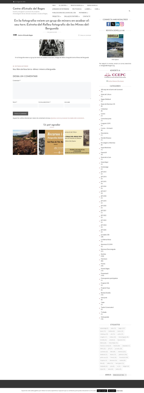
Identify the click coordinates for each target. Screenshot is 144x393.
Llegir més (119, 390)
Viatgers (126, 366)
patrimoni (123, 354)
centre (120, 334)
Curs (96, 9)
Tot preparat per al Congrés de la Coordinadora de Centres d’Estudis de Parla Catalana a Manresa (51, 146)
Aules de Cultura (106, 94)
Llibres (87, 9)
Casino (120, 331)
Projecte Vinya (105, 288)
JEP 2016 (103, 186)
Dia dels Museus (106, 138)
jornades (118, 348)
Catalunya (104, 334)
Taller (103, 302)
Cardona (111, 331)
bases (103, 331)
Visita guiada (105, 317)
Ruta (102, 363)
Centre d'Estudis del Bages (29, 8)
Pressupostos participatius (109, 278)
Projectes (56, 16)
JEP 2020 (103, 206)
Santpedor (104, 366)
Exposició (104, 152)
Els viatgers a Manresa (108, 143)
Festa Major (104, 162)
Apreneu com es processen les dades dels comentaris (67, 118)
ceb (112, 334)
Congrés (103, 337)
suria (112, 366)
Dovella (103, 340)
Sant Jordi (104, 298)
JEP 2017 (103, 191)
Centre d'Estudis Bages (25, 35)
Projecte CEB (105, 283)
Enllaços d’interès (71, 16)
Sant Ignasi (120, 363)
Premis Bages (105, 269)
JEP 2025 (103, 230)
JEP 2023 (103, 220)
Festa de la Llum (106, 157)
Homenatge (104, 167)
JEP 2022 (103, 215)
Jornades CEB (105, 235)
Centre (103, 114)
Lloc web (67, 102)
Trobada (103, 312)
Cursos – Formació (106, 128)
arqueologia (104, 328)
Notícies (103, 254)
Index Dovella (92, 5)
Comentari (16, 80)
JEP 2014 (103, 177)
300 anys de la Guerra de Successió (112, 89)
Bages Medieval (106, 99)
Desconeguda (123, 337)
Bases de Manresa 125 (108, 104)
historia (117, 346)
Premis (103, 264)
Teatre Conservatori (107, 307)
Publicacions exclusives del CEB (64, 13)
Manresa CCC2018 (106, 244)
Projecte (103, 360)
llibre (112, 351)
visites (118, 369)
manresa (122, 351)
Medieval (103, 354)
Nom (15, 102)
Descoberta (104, 133)
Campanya (104, 109)
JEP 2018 (103, 196)
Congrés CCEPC (106, 123)
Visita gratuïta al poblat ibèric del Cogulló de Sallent (25, 148)
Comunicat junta (106, 118)
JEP (110, 348)
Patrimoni (104, 259)
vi (118, 366)
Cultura (113, 337)
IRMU (103, 348)
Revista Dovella (76, 5)
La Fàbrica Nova (106, 239)
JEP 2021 (103, 210)
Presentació (104, 273)
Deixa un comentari (85, 35)
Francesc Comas (105, 346)
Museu (113, 354)
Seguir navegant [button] (102, 390)
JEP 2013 (103, 172)
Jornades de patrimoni (60, 9)
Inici (54, 5)
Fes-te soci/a (76, 9)
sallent (110, 363)
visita (110, 369)
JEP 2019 (103, 201)
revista (123, 360)
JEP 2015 (103, 181)
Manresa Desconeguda (108, 249)
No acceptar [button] (112, 390)
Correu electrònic (44, 102)
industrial (126, 346)
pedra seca (104, 357)
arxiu (113, 328)
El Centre (62, 5)
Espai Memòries (106, 148)
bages (121, 328)
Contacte (86, 16)
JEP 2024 (103, 225)
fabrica (103, 343)
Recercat (113, 360)
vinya (102, 369)
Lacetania (104, 351)
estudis (112, 340)
